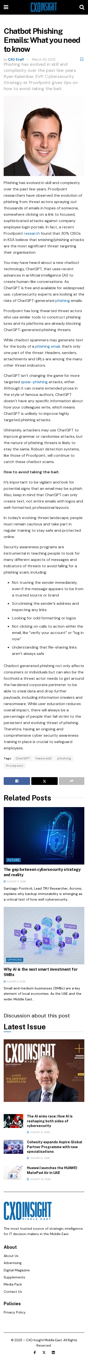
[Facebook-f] (34, 1352)
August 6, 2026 (15, 981)
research (32, 233)
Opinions (15, 959)
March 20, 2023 (43, 59)
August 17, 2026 (16, 881)
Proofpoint (14, 766)
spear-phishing (34, 381)
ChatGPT (23, 758)
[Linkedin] (53, 1352)
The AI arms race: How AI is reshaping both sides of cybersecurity (50, 1121)
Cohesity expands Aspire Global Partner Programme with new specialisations (54, 1147)
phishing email (47, 346)
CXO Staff (16, 59)
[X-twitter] (44, 1352)
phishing (62, 300)
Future (13, 860)
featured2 (44, 758)
